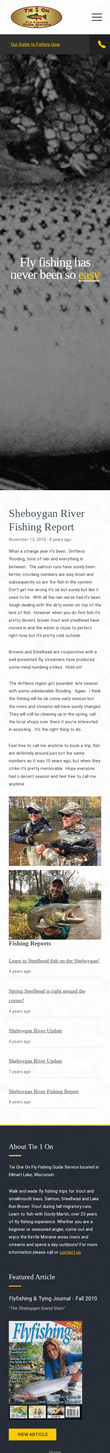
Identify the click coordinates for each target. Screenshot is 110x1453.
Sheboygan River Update (35, 1031)
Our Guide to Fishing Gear (35, 44)
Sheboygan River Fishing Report (44, 1091)
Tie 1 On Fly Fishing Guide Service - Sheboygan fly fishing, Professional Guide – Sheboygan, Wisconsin (36, 17)
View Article (33, 1434)
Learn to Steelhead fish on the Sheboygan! (54, 961)
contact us (70, 1252)
